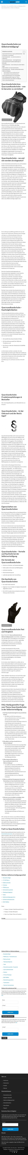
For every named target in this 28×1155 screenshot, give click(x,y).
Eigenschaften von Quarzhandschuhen (10, 67)
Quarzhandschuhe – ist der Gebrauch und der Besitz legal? (13, 65)
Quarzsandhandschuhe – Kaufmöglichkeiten (11, 60)
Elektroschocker (7, 882)
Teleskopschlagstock (7, 892)
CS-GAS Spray (6, 880)
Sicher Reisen (6, 1105)
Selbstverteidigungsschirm (9, 897)
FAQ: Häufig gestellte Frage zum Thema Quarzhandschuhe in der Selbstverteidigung (11, 77)
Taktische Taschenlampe (8, 985)
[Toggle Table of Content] (23, 52)
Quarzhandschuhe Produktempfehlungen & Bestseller (11, 62)
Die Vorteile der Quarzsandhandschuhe (11, 72)
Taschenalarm (6, 982)
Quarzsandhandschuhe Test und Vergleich (11, 75)
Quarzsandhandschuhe (8, 969)
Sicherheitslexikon (7, 1102)
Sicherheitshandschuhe (6, 834)
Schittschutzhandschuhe (8, 899)
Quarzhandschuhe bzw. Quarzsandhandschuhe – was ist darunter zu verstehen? (13, 54)
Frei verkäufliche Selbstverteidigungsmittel (16, 6)
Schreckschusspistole (8, 889)
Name (3, 1000)
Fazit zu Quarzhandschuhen (8, 80)
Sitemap (5, 1088)
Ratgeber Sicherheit (7, 1097)
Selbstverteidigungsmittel (8, 1100)
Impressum (5, 1080)
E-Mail (4, 1005)
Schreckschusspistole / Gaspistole (10, 967)
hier (2, 995)
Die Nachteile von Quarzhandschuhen (11, 73)
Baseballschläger (7, 877)
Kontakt (5, 1085)
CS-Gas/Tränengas (7, 974)
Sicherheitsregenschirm (8, 980)
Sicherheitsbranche (7, 1095)
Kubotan (5, 885)
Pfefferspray (6, 887)
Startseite (3, 6)
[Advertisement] (14, 25)
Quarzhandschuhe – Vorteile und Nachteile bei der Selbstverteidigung (13, 70)
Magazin (5, 1108)
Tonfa (4, 894)
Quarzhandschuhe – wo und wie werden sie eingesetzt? (11, 57)
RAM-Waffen (6, 902)
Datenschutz (6, 1083)
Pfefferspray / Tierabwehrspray (10, 956)
